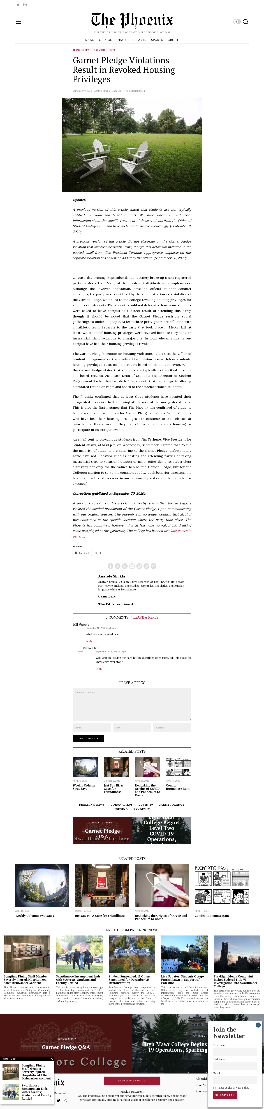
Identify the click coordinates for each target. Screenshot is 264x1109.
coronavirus (122, 804)
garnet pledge (171, 804)
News (112, 50)
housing (121, 809)
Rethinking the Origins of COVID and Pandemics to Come (147, 790)
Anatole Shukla (102, 90)
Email (216, 1073)
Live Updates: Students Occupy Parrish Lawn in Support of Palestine (183, 979)
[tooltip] (18, 5)
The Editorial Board (134, 90)
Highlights (100, 50)
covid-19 (145, 804)
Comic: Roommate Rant (177, 787)
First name (219, 1045)
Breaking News (82, 50)
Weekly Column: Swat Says (84, 787)
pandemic (141, 809)
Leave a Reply (145, 617)
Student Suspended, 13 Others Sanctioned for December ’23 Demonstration (130, 979)
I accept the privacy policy (233, 1087)
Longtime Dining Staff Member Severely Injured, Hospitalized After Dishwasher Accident (26, 979)
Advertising (203, 1078)
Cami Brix (117, 90)
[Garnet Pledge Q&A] (102, 830)
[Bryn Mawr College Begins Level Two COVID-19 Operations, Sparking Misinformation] (161, 830)
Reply (89, 641)
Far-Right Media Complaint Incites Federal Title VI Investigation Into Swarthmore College (236, 981)
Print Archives (204, 1085)
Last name (219, 1059)
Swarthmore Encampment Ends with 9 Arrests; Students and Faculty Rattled (78, 979)
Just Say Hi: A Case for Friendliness (113, 789)
